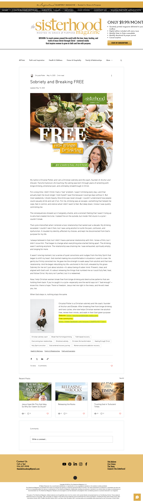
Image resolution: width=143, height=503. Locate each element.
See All (121, 378)
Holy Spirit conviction (39, 346)
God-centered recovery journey (59, 346)
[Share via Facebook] (31, 359)
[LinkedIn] (75, 464)
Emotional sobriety (62, 341)
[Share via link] (48, 359)
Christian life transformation (81, 341)
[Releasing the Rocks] (71, 392)
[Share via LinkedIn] (42, 359)
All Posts (22, 60)
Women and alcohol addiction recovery (87, 346)
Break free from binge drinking (62, 337)
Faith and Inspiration (36, 60)
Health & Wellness (55, 60)
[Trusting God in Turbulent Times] (108, 392)
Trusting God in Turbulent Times (105, 405)
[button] (121, 60)
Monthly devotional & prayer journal (122, 35)
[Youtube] (64, 464)
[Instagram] (81, 464)
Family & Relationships (94, 60)
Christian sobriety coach (40, 337)
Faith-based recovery (83, 337)
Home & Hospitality (74, 60)
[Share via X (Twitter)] (37, 359)
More (108, 60)
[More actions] (111, 75)
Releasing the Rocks (66, 404)
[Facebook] (86, 464)
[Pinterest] (70, 464)
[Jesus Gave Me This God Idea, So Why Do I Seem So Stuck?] (35, 392)
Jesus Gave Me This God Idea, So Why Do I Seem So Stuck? (34, 405)
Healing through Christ (102, 341)
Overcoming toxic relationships (42, 341)
